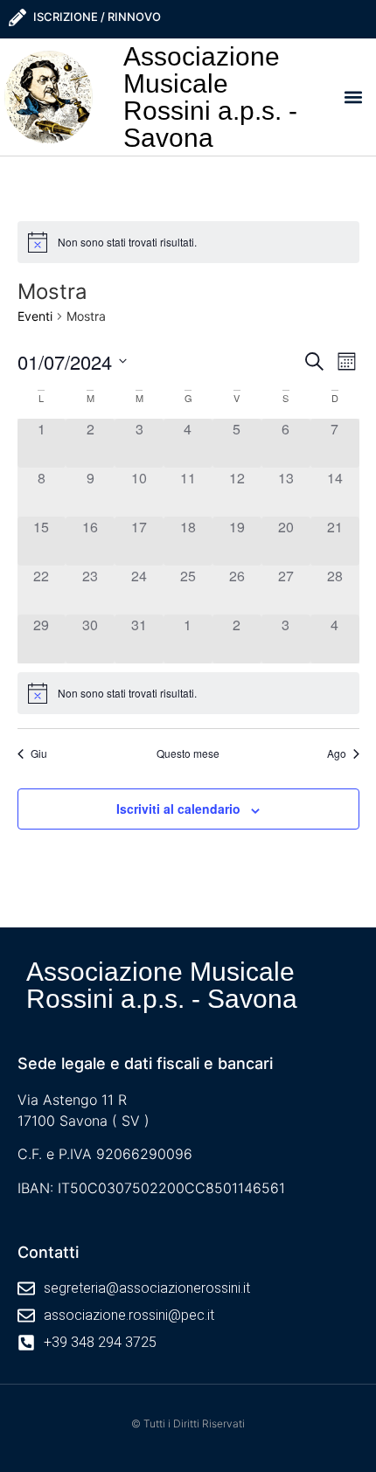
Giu (39, 753)
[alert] (188, 242)
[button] (353, 96)
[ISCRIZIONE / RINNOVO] (17, 17)
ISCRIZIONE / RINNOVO (97, 17)
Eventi (34, 316)
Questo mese (188, 753)
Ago (336, 753)
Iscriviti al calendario (178, 808)
